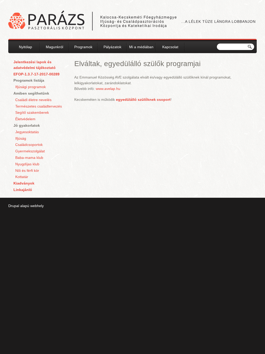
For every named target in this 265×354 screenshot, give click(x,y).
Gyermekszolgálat (30, 151)
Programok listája (28, 80)
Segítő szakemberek (32, 112)
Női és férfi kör (27, 170)
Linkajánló (22, 190)
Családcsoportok (29, 145)
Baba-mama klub (29, 157)
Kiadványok (23, 183)
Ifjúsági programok (30, 87)
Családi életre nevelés (33, 100)
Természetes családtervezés (38, 106)
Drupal (13, 206)
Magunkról (54, 47)
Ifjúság (20, 138)
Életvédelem (25, 119)
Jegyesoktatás (27, 132)
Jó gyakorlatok (26, 125)
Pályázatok (112, 47)
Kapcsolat (170, 47)
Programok (83, 47)
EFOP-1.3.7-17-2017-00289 (36, 74)
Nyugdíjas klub (27, 164)
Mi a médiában (141, 47)
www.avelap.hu (108, 89)
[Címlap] (92, 21)
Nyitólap (25, 47)
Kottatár (21, 177)
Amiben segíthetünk (31, 93)
